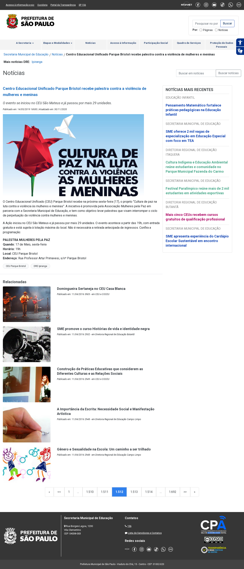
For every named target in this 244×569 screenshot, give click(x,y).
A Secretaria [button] (24, 42)
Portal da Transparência (63, 5)
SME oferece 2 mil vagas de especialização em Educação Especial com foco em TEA (196, 136)
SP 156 (82, 5)
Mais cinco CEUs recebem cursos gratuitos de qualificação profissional (195, 217)
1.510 (90, 492)
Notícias (223, 30)
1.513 (134, 492)
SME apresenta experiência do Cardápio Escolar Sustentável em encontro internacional (197, 240)
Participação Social (156, 42)
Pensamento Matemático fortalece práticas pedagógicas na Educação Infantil (193, 109)
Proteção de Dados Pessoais (221, 44)
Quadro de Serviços (189, 42)
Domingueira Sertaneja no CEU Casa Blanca (91, 289)
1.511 (104, 492)
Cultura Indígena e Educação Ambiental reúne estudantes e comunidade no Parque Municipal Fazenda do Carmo (197, 166)
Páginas (208, 30)
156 (129, 526)
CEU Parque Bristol (16, 266)
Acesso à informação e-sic (20, 5)
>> (185, 492)
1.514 (148, 492)
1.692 (172, 492)
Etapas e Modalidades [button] (56, 42)
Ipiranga (37, 62)
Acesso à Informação (123, 42)
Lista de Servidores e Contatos (145, 533)
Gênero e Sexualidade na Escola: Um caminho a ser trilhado (104, 449)
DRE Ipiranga (40, 266)
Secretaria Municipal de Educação (26, 54)
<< (59, 492)
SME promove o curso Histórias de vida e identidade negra (103, 329)
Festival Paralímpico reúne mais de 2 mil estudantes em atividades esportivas (197, 190)
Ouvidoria (42, 5)
